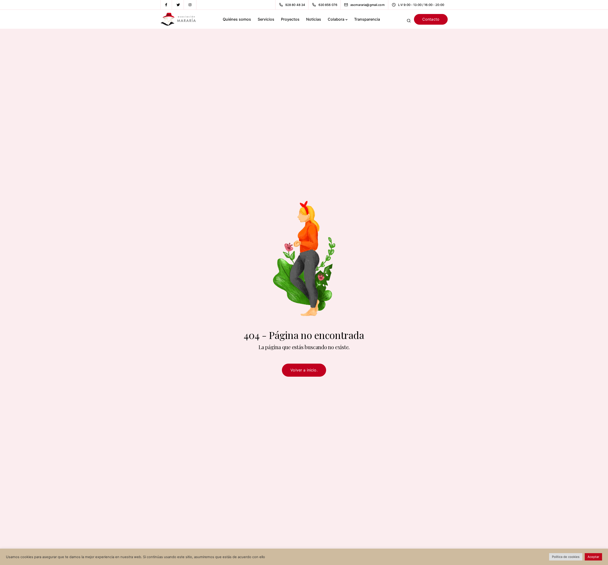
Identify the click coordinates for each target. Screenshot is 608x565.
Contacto (430, 19)
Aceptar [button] (593, 557)
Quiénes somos (237, 19)
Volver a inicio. (304, 370)
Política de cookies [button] (566, 557)
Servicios (266, 19)
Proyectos (290, 19)
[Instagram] (190, 4)
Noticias (313, 19)
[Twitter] (178, 4)
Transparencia (367, 19)
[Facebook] (166, 4)
